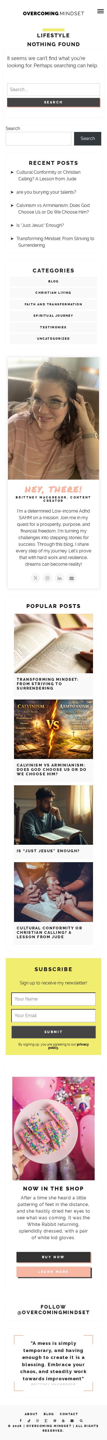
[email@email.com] (72, 578)
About (31, 1414)
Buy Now (53, 1257)
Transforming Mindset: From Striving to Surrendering (48, 684)
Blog (53, 281)
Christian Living (53, 293)
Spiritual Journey (53, 316)
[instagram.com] (47, 578)
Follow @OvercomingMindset (53, 1309)
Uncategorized (53, 338)
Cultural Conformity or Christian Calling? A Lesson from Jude (49, 932)
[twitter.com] (35, 578)
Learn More (53, 1272)
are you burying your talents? (46, 192)
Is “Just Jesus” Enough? (40, 225)
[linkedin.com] (59, 578)
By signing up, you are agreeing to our (53, 1046)
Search (13, 128)
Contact (69, 1414)
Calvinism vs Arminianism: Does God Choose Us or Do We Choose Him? (52, 769)
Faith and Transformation (53, 304)
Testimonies (53, 327)
